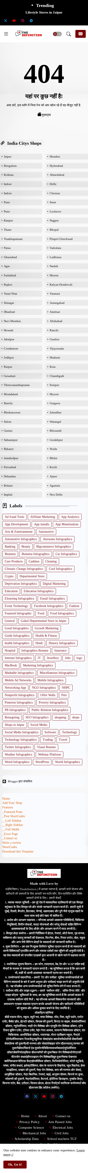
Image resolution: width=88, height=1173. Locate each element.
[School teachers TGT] (48, 20)
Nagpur (54, 220)
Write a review (11, 842)
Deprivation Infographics (21, 583)
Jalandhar (55, 412)
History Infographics (62, 643)
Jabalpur (9, 339)
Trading (48, 739)
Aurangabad (57, 303)
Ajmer (53, 476)
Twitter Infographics (18, 747)
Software (50, 732)
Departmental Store (32, 576)
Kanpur (8, 220)
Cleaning (51, 561)
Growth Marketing (46, 628)
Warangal (55, 421)
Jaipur (7, 156)
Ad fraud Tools (14, 517)
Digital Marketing (54, 583)
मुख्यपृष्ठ (46, 115)
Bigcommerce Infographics (53, 546)
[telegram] (31, 20)
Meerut (54, 275)
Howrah (8, 330)
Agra (7, 266)
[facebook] (27, 1096)
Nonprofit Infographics (19, 695)
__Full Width (10, 829)
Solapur (54, 385)
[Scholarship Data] (40, 20)
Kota (53, 366)
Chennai (55, 193)
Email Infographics (52, 598)
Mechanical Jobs (34, 1133)
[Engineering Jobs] (74, 20)
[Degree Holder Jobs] (82, 20)
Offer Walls (47, 695)
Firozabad (10, 467)
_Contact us (9, 838)
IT (39, 658)
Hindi (39, 643)
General (10, 621)
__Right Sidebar (12, 825)
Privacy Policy (29, 1122)
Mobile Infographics (50, 680)
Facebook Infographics (48, 606)
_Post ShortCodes (13, 816)
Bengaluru (10, 165)
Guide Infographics (17, 635)
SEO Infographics (37, 717)
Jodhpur (9, 357)
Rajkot (8, 284)
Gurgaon (55, 403)
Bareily (8, 403)
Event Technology (16, 606)
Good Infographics (17, 628)
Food (41, 613)
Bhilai (53, 458)
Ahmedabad (57, 174)
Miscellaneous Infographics (57, 672)
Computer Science (31, 1127)
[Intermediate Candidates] (57, 20)
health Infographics (17, 643)
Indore (8, 184)
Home (6, 798)
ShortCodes (9, 847)
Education (11, 591)
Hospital (10, 650)
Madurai (55, 357)
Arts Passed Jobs (60, 1122)
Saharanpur (11, 440)
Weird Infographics (17, 762)
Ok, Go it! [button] (15, 1164)
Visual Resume (46, 747)
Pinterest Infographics (19, 702)
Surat (53, 202)
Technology (69, 732)
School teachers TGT (62, 1139)
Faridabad (10, 275)
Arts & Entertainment (18, 531)
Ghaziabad (10, 257)
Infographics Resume (34, 650)
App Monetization (66, 524)
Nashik (54, 266)
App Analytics (70, 517)
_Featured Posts (12, 812)
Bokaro (8, 485)
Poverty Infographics (52, 702)
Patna (7, 248)
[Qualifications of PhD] (65, 20)
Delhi (53, 184)
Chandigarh (57, 376)
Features (7, 807)
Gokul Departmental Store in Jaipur (43, 621)
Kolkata (9, 174)
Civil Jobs (62, 1133)
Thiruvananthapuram (17, 385)
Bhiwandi (56, 430)
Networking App (15, 687)
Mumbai (55, 156)
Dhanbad (9, 312)
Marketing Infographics (38, 665)
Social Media (38, 724)
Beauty (25, 546)
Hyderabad (56, 165)
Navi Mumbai (12, 321)
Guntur (8, 430)
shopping (60, 717)
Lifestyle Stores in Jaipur (44, 12)
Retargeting (12, 717)
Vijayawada (57, 348)
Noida (53, 449)
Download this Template (17, 851)
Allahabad (56, 321)
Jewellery (53, 658)
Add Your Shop (12, 803)
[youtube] (14, 20)
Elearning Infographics (19, 598)
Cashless (34, 561)
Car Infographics (66, 554)
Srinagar (9, 303)
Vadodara (55, 248)
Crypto (9, 576)
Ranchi (54, 330)
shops (75, 717)
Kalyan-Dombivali (61, 284)
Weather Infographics (18, 754)
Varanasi (55, 293)
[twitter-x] (5, 20)
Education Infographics (38, 591)
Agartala (55, 485)
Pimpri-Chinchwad (61, 239)
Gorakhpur (56, 440)
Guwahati (10, 376)
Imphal (8, 494)
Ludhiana (55, 257)
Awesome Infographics (57, 539)
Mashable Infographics (19, 672)
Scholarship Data (27, 1139)
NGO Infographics (44, 687)
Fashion (74, 606)
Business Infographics (35, 554)
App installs (41, 524)
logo (79, 658)
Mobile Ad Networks (18, 680)
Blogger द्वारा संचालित (20, 781)
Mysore (54, 394)
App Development (16, 524)
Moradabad (11, 394)
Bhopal (54, 229)
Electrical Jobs (63, 1127)
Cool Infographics (60, 569)
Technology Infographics (21, 739)
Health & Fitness (46, 635)
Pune (7, 202)
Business (10, 554)
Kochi (53, 467)
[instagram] (22, 20)
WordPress (42, 762)
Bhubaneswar (12, 412)
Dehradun (10, 476)
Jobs (67, 658)
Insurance (60, 650)
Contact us (63, 1116)
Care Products (14, 561)
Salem (7, 421)
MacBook (11, 665)
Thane (8, 229)
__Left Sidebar (11, 820)
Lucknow (55, 211)
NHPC (66, 687)
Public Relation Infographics (50, 710)
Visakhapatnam (13, 239)
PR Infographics (15, 710)
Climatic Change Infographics (24, 569)
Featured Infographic (18, 613)
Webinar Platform (49, 754)
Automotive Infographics (21, 539)
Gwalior (54, 339)
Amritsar (55, 312)
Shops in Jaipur (14, 724)
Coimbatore (11, 348)
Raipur (8, 366)
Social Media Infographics (21, 732)
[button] (57, 34)
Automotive (46, 531)
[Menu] (6, 33)
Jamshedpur (11, 458)
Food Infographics (62, 613)
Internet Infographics (18, 658)
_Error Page (10, 834)
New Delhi (56, 494)
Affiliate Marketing (42, 517)
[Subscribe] (80, 34)
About (42, 1116)
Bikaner (9, 449)
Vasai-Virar (10, 293)
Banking (10, 546)
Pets (64, 695)
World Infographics (67, 762)
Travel (63, 739)
